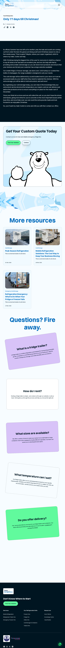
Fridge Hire (26, 617)
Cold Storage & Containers (30, 622)
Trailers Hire (27, 625)
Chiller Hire (26, 620)
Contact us (48, 525)
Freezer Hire (27, 614)
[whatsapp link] (59, 644)
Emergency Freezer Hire (9, 620)
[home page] (9, 5)
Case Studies (47, 620)
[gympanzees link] (15, 638)
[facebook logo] (4, 647)
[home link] (8, 591)
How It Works (47, 614)
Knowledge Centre (49, 617)
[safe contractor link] (6, 638)
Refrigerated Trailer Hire (9, 617)
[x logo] (10, 647)
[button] (58, 5)
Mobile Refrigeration (8, 614)
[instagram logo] (7, 647)
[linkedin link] (12, 647)
